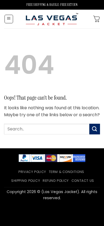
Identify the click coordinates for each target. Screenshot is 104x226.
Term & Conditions (66, 172)
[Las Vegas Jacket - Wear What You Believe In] (52, 19)
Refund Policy (56, 180)
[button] (9, 19)
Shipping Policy (25, 180)
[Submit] (94, 129)
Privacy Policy (32, 172)
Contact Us (82, 180)
